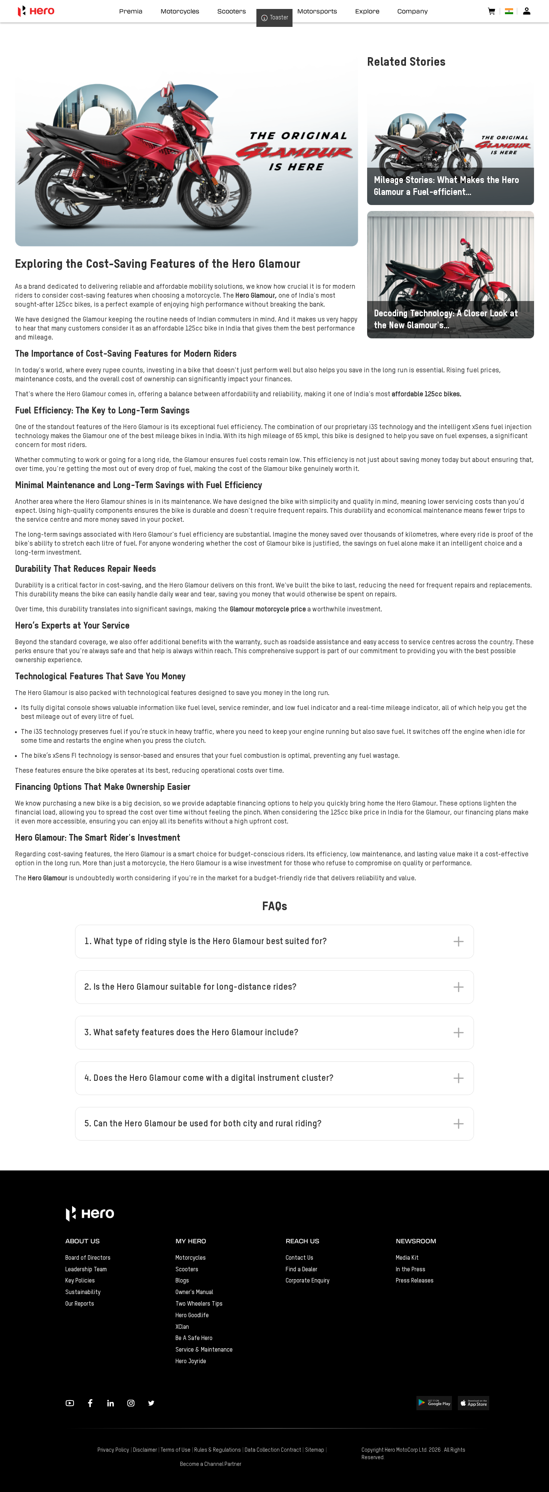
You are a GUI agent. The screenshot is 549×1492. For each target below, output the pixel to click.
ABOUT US (82, 1241)
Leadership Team (86, 1269)
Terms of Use (175, 1450)
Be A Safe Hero (194, 1338)
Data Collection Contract (273, 1450)
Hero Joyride (191, 1361)
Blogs (182, 1281)
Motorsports (317, 11)
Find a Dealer (301, 1269)
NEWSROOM (416, 1241)
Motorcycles (191, 1258)
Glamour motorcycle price (268, 609)
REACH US (302, 1241)
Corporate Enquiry (307, 1281)
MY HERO (191, 1241)
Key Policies (80, 1281)
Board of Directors (88, 1258)
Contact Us (299, 1258)
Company (412, 11)
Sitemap (314, 1450)
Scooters (187, 1269)
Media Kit (407, 1258)
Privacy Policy (113, 1450)
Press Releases (415, 1281)
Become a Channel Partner (210, 1464)
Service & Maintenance (204, 1350)
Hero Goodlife (192, 1315)
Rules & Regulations (217, 1450)
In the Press (410, 1269)
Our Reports (79, 1304)
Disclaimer (145, 1450)
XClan (182, 1327)
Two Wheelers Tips (199, 1304)
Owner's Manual (194, 1292)
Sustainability (82, 1292)
